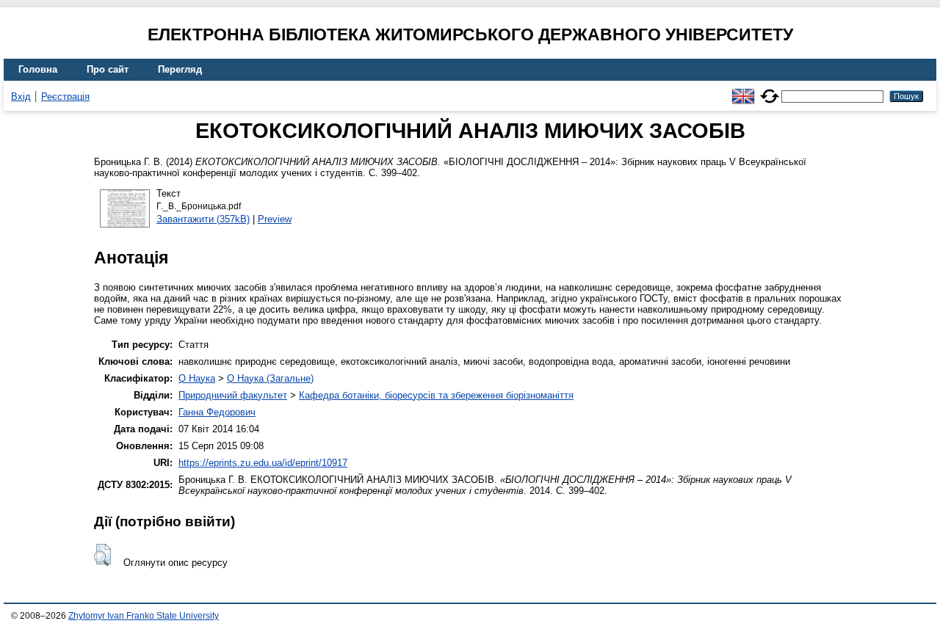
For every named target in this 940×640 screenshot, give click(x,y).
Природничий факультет (232, 395)
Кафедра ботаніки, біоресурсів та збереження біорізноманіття (436, 395)
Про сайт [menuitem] (108, 69)
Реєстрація (65, 96)
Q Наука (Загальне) (270, 378)
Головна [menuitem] (37, 69)
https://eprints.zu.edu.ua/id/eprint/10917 (262, 462)
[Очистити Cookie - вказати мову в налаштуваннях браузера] (769, 89)
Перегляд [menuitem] (180, 69)
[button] (102, 555)
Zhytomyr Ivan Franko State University (143, 615)
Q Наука (196, 378)
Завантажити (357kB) (203, 219)
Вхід (21, 96)
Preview (275, 219)
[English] (743, 89)
